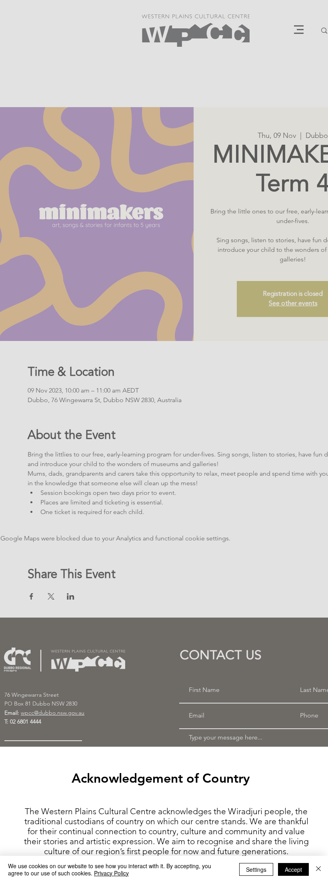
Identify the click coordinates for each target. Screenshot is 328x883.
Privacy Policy (111, 873)
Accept (293, 869)
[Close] (318, 869)
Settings (256, 869)
